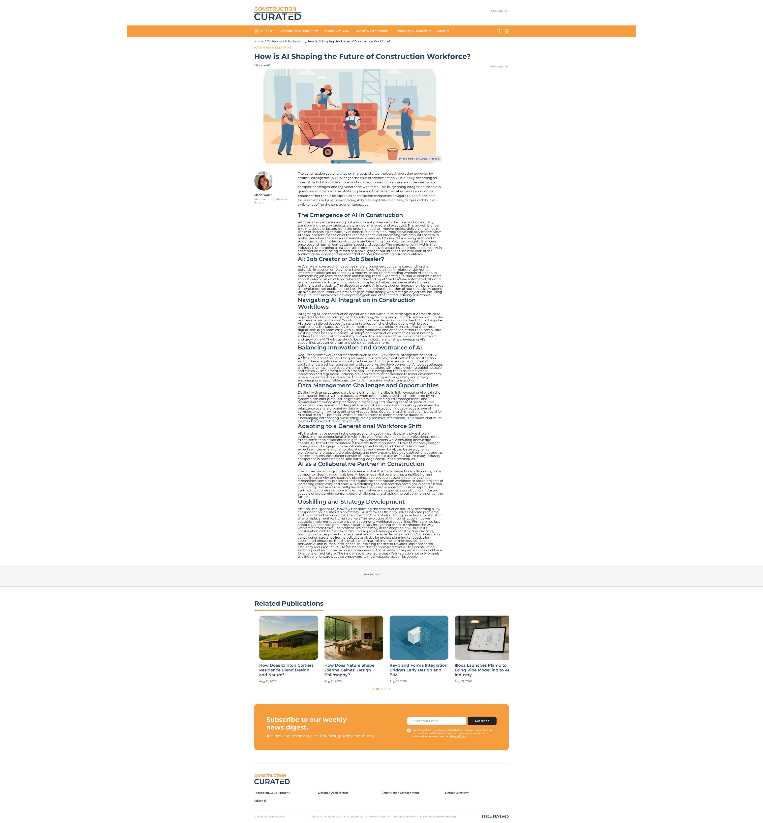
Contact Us (335, 816)
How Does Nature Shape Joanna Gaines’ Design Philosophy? (345, 670)
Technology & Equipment (412, 31)
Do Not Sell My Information (439, 816)
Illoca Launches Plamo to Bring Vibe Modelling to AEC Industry (479, 670)
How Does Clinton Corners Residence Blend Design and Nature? (281, 670)
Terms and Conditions (404, 816)
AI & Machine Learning (274, 47)
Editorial (443, 31)
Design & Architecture (372, 31)
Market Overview (337, 31)
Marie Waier (263, 195)
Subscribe (482, 721)
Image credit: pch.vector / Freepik (419, 158)
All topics (266, 31)
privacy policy (457, 736)
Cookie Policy (355, 816)
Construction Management (299, 31)
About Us (317, 816)
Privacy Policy (377, 816)
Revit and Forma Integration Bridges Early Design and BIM (414, 670)
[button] (373, 689)
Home (258, 41)
